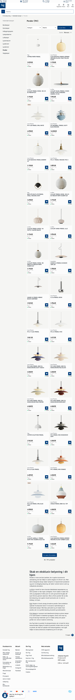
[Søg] (3, 11)
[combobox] (39, 11)
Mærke (45, 27)
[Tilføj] (46, 64)
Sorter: (61, 32)
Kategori (29, 27)
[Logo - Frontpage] (19, 5)
